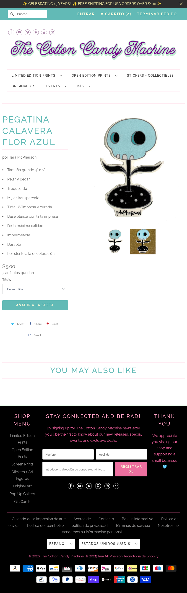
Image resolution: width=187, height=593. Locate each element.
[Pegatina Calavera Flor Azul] (129, 169)
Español (58, 544)
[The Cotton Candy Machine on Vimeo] (28, 32)
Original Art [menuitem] (24, 86)
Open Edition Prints (92, 75)
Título (6, 279)
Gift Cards (22, 501)
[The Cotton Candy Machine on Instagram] (44, 32)
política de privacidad (90, 525)
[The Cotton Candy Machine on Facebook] (11, 32)
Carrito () (118, 14)
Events (54, 86)
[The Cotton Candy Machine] (93, 51)
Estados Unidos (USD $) (107, 544)
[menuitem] (36, 75)
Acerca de (82, 519)
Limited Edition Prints (35, 75)
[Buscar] (12, 14)
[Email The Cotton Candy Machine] (52, 32)
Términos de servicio (132, 525)
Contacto (106, 519)
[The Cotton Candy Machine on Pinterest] (36, 32)
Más (81, 86)
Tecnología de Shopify (141, 556)
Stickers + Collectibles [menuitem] (150, 75)
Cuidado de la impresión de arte (39, 519)
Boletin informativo (137, 519)
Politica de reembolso (45, 525)
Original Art (22, 486)
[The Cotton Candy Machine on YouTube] (19, 32)
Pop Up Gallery (22, 494)
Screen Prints (22, 464)
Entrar (86, 14)
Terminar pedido (157, 14)
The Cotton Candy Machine (62, 556)
